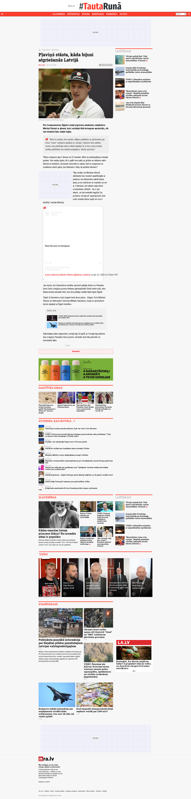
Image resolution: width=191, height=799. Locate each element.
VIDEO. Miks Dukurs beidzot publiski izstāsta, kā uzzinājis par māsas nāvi (80, 316)
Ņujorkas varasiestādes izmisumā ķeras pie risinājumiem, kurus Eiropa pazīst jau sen (79, 462)
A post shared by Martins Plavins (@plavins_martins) (67, 274)
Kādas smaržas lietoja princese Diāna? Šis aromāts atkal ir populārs (57, 534)
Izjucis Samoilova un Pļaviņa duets (66, 406)
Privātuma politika (60, 791)
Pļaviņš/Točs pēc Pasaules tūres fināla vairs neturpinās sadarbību (85, 408)
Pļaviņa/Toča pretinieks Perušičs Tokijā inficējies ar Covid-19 (103, 408)
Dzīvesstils (73, 14)
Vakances (98, 791)
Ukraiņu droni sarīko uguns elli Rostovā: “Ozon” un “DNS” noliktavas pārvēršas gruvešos (98, 633)
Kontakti (104, 791)
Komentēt (76, 351)
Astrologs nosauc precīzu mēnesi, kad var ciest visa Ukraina (70, 428)
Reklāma (47, 791)
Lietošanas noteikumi (71, 791)
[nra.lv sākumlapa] (71, 6)
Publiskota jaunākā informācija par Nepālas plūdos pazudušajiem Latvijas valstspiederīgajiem (61, 643)
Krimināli (111, 14)
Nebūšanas (98, 14)
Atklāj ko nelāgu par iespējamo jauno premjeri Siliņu (67, 448)
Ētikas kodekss (90, 791)
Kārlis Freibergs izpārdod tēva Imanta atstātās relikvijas (87, 541)
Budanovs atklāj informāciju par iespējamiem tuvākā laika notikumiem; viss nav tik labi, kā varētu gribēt (80, 324)
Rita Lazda (42, 65)
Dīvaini (86, 14)
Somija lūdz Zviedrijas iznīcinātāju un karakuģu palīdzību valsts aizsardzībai (139, 70)
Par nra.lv (41, 791)
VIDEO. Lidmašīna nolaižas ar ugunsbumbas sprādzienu (138, 80)
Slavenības (59, 14)
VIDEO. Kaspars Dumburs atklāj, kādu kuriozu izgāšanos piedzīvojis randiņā (103, 518)
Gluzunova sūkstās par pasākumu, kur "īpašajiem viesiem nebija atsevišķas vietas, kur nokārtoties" (76, 468)
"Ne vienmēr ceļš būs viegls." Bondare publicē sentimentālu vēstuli (104, 542)
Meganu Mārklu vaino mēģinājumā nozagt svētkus (66, 455)
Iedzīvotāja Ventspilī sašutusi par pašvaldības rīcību (67, 482)
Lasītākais (123, 51)
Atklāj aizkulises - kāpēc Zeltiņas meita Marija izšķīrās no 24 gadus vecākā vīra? (79, 475)
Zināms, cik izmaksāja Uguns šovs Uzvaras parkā (66, 442)
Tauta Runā (46, 50)
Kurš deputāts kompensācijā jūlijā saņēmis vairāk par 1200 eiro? (94, 710)
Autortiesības (81, 791)
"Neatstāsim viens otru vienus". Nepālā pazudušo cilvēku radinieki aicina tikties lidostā (137, 94)
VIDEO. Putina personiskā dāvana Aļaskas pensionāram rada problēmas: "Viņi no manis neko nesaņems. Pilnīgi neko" (78, 435)
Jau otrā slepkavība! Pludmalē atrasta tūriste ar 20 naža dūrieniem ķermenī (138, 104)
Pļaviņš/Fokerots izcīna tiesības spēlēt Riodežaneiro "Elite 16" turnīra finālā (47, 409)
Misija (52, 791)
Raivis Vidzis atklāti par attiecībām (86, 515)
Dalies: (67, 345)
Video (43, 554)
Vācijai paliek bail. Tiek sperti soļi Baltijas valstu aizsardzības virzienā (137, 58)
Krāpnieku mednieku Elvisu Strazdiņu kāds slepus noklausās (71, 488)
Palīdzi (123, 14)
